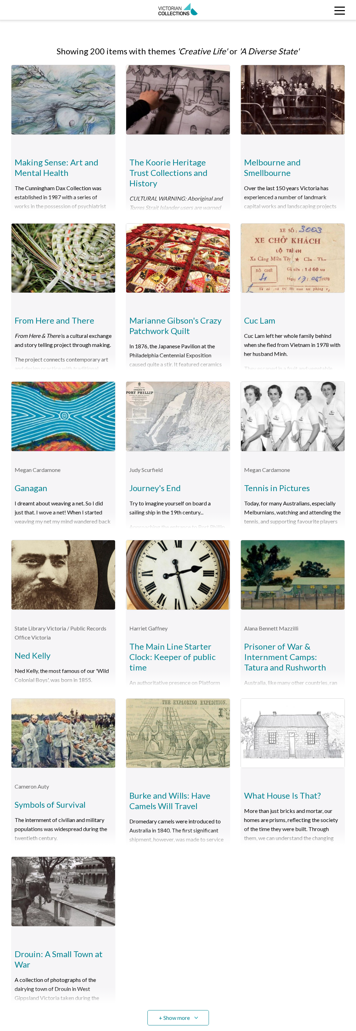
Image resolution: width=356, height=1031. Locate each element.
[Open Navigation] (311, 10)
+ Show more (174, 1017)
